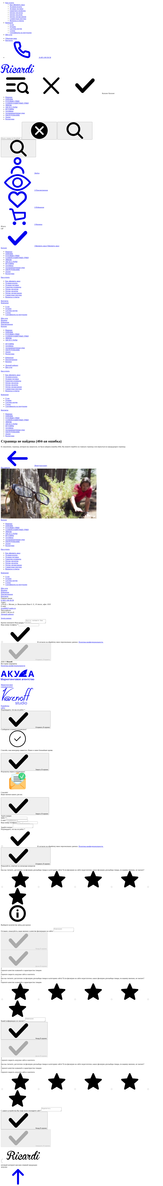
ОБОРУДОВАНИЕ (12, 115)
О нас (12, 25)
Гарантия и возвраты (18, 11)
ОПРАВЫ (9, 99)
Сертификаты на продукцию (21, 33)
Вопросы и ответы (17, 21)
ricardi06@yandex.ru (8, 608)
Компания (5, 303)
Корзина (4, 320)
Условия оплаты (16, 7)
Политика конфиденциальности (13, 666)
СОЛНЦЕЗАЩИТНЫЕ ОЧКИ (17, 103)
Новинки (8, 97)
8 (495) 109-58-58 (7, 600)
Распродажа (9, 119)
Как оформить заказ (17, 5)
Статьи (12, 31)
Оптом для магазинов (18, 17)
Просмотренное (7, 324)
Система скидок (16, 29)
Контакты (4, 301)
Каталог (4, 248)
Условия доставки (16, 9)
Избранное (5, 322)
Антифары (9, 111)
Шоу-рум (4, 318)
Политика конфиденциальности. (91, 642)
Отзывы (13, 27)
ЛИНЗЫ (8, 105)
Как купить (5, 277)
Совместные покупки (18, 19)
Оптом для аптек (16, 15)
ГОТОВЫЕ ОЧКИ (12, 101)
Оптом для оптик (16, 13)
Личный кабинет (11, 365)
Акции (8, 117)
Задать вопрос (6, 618)
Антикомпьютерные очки (15, 113)
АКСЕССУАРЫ (11, 107)
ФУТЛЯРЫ (9, 109)
